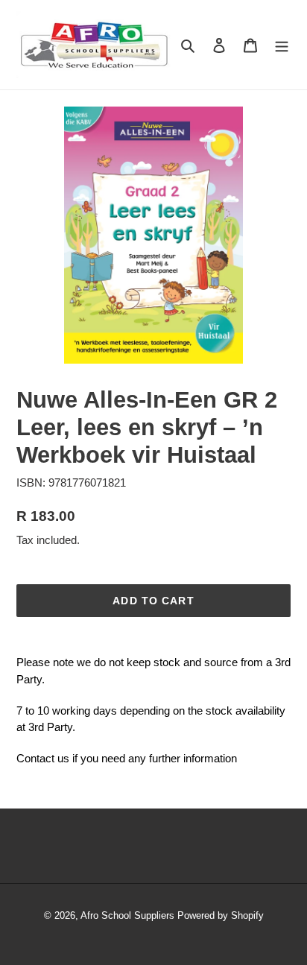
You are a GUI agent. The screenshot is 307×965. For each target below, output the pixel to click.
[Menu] (281, 44)
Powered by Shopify (220, 915)
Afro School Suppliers (127, 915)
